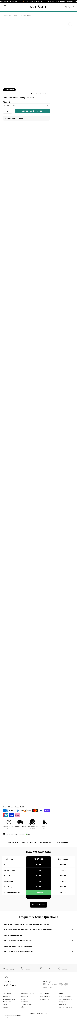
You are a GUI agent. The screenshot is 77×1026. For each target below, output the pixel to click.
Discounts (40, 1013)
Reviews (32, 1013)
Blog (22, 1007)
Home (6, 16)
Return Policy (7, 1002)
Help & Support (63, 842)
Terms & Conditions (65, 996)
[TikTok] (16, 985)
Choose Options (38, 905)
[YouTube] (13, 985)
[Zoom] (70, 24)
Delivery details (29, 842)
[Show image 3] (36, 93)
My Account (6, 996)
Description (13, 842)
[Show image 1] (31, 93)
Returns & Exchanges (65, 999)
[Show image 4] (38, 93)
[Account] (66, 7)
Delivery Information (9, 999)
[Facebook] (10, 985)
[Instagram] (7, 985)
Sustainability (63, 1004)
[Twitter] (4, 985)
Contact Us (24, 996)
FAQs (23, 999)
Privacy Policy (63, 1002)
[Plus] (10, 111)
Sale (46, 1013)
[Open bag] (73, 7)
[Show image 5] (40, 93)
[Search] (69, 7)
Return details (46, 842)
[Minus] (4, 111)
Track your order (26, 1004)
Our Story (24, 1002)
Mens (10, 16)
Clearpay (5, 1007)
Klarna (5, 1004)
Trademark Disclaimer (66, 1007)
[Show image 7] (45, 93)
